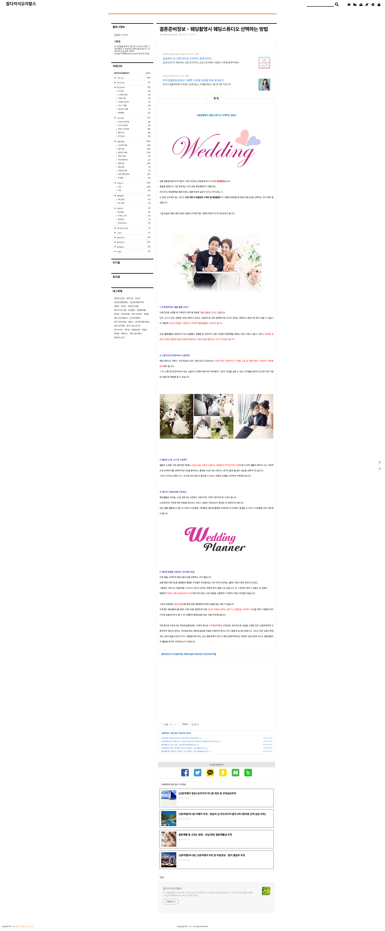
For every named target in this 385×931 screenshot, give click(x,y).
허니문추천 (137, 314)
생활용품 (133, 113)
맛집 (133, 187)
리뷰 (117, 314)
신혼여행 (126, 314)
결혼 (147, 314)
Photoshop (133, 223)
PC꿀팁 (133, 178)
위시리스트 (133, 82)
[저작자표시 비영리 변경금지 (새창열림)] (195, 724)
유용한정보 (165, 733)
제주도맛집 (120, 298)
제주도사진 (120, 337)
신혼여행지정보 (143, 322)
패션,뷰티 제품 (133, 109)
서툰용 (190, 926)
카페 (133, 190)
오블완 (132, 310)
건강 (124, 306)
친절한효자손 (15, 926)
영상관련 (133, 219)
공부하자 (133, 208)
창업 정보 (133, 167)
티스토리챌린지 (122, 318)
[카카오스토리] (223, 773)
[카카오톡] (210, 773)
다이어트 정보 (133, 145)
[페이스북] (185, 773)
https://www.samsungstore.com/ (178, 54)
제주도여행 (133, 306)
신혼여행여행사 (122, 302)
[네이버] (235, 773)
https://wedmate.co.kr (173, 76)
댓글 (162, 877)
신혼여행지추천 (137, 302)
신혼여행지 (135, 318)
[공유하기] (171, 724)
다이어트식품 (121, 310)
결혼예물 (142, 310)
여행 (117, 333)
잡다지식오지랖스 (21, 3)
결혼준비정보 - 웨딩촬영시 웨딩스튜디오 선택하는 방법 (213, 29)
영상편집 (133, 212)
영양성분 (136, 329)
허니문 (130, 298)
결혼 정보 (174, 733)
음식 (131, 322)
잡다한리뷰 (133, 87)
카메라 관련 (133, 98)
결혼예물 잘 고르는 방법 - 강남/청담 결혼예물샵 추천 (179, 745)
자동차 (133, 251)
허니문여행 (120, 326)
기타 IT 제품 (133, 105)
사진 (138, 298)
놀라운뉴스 (133, 247)
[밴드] (248, 773)
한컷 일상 (133, 136)
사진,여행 (133, 118)
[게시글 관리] (175, 724)
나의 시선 (133, 78)
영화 (117, 306)
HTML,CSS (133, 216)
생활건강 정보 (133, 152)
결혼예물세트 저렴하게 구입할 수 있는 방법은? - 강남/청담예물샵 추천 (184, 751)
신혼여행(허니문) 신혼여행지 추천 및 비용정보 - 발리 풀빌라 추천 (183, 748)
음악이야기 (133, 242)
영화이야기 (133, 237)
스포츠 (133, 233)
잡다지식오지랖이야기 (132, 73)
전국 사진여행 (133, 125)
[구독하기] (379, 468)
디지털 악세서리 (133, 102)
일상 (145, 329)
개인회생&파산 (133, 160)
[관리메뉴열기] (379, 462)
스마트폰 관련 (133, 95)
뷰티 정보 (133, 203)
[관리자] (373, 4)
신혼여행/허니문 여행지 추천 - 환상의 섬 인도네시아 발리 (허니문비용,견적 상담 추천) (190, 741)
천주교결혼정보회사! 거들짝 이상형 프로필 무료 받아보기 (193, 80)
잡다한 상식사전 (133, 228)
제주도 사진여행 (133, 129)
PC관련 (133, 91)
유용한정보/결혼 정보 (170, 35)
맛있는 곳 (133, 183)
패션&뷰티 (133, 195)
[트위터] (197, 773)
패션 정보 (133, 199)
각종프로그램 (133, 171)
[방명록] (361, 4)
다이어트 (119, 329)
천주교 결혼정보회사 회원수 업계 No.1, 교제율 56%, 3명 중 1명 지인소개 (197, 84)
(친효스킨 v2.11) (27, 926)
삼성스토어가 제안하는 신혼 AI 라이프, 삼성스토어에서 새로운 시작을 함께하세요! (201, 62)
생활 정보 (133, 163)
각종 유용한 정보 (133, 174)
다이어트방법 (121, 322)
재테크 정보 (133, 156)
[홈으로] (349, 4)
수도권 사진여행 (133, 122)
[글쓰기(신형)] (367, 4)
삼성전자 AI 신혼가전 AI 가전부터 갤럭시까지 (187, 58)
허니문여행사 (136, 333)
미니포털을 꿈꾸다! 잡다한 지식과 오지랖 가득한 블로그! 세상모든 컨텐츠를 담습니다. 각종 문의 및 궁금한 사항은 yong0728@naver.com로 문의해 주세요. (208, 894)
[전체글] (355, 4)
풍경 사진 (133, 133)
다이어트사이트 (134, 326)
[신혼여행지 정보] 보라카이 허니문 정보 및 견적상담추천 (180, 738)
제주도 (125, 333)
